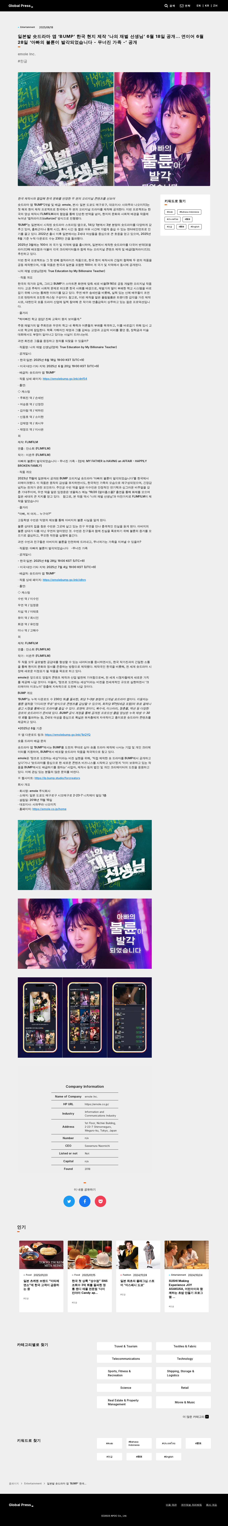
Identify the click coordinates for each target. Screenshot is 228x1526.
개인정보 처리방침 (191, 1504)
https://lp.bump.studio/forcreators (57, 778)
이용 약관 (171, 1504)
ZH (215, 5)
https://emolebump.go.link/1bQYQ (67, 734)
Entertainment (33, 1483)
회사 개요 (211, 1504)
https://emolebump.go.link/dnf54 (65, 378)
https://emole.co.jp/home (49, 809)
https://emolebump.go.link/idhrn (64, 580)
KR (207, 5)
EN (199, 5)
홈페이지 (14, 1483)
